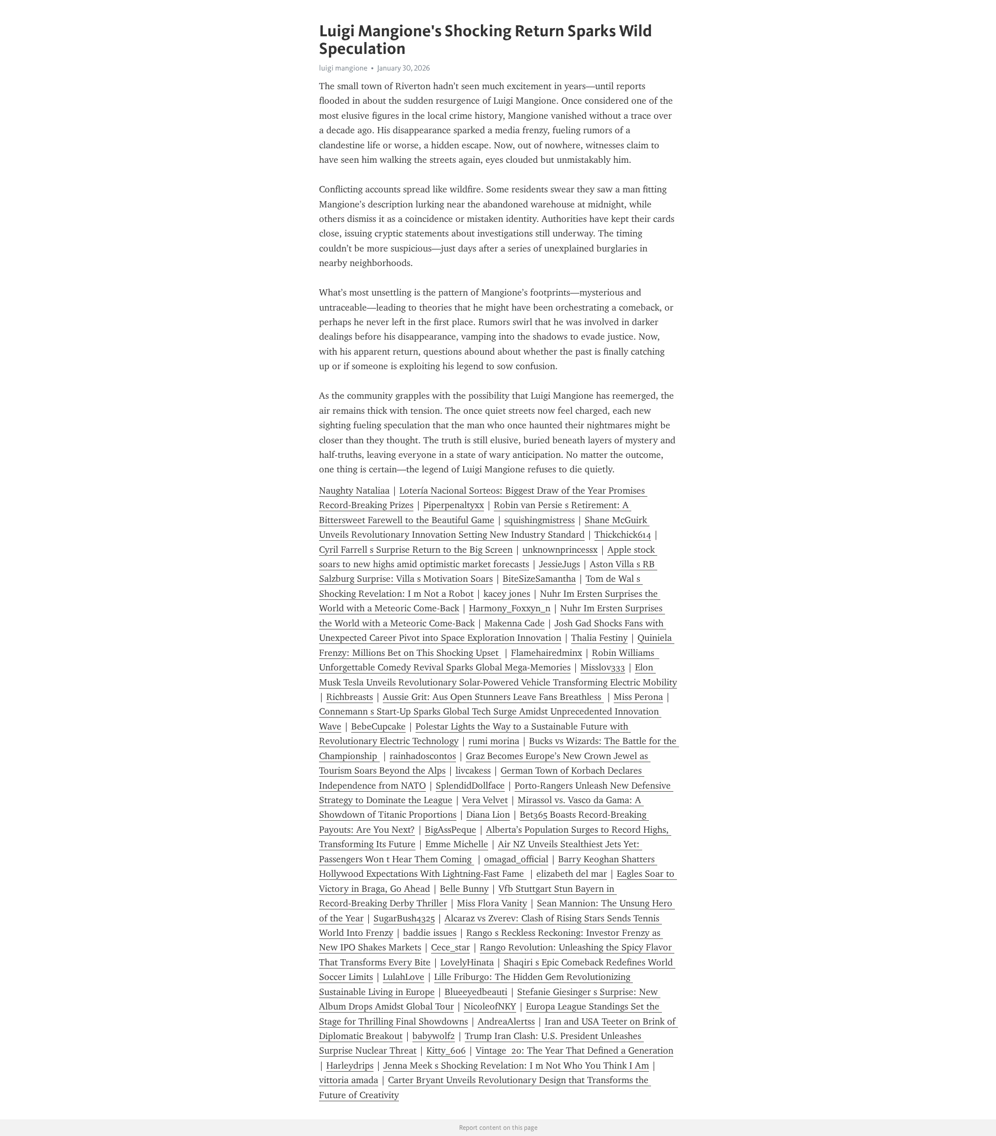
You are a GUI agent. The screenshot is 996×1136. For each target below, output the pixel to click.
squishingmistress (539, 520)
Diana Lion (488, 814)
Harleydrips (350, 1065)
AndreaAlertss (506, 1021)
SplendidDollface (470, 785)
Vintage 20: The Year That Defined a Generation (574, 1050)
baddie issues (430, 932)
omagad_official (516, 859)
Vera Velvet (485, 800)
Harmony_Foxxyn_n (509, 608)
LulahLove (403, 977)
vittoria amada (348, 1080)
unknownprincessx (560, 549)
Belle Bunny (464, 888)
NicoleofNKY (490, 1006)
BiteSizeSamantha (539, 578)
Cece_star (450, 947)
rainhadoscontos (423, 756)
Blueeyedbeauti (476, 992)
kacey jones (506, 593)
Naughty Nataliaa (354, 490)
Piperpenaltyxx (453, 505)
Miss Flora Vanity (492, 903)
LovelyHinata (467, 962)
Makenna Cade (515, 623)
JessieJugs (559, 564)
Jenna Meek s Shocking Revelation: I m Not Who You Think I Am (516, 1065)
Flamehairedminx (546, 652)
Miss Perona (638, 697)
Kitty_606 (446, 1050)
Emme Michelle (456, 844)
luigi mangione (343, 68)
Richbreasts (349, 697)
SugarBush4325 (404, 918)
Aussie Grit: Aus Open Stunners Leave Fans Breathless (493, 697)
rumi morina (493, 741)
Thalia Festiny (599, 637)
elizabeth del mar (571, 873)
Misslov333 (602, 667)
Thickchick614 (622, 534)
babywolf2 (433, 1036)
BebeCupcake (378, 726)
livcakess (473, 770)
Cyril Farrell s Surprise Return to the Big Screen (416, 549)
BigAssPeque (450, 829)
